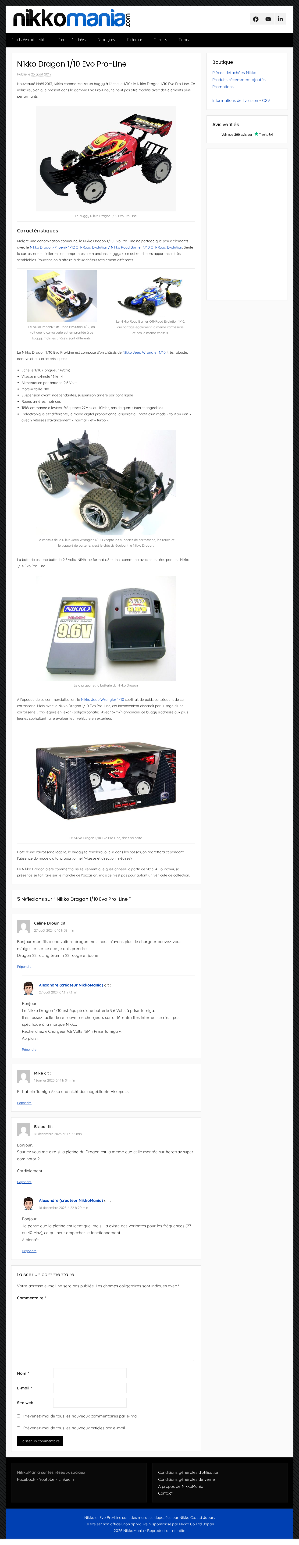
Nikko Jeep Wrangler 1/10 (144, 352)
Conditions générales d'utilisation (188, 1472)
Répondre (24, 967)
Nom (23, 1373)
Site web (25, 1402)
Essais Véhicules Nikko (29, 40)
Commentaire (31, 1297)
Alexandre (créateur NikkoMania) (71, 985)
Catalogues (106, 40)
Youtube (46, 1479)
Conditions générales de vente (186, 1479)
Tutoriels (160, 40)
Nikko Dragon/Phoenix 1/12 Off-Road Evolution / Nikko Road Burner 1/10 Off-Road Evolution (105, 247)
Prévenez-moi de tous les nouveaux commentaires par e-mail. (81, 1415)
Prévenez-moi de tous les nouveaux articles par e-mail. (74, 1427)
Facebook (26, 1479)
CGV (266, 100)
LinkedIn (66, 1479)
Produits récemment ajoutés (239, 79)
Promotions (223, 86)
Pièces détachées (72, 40)
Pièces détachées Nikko (234, 72)
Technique (134, 40)
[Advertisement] (247, 224)
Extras (184, 40)
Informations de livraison (235, 100)
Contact (165, 1493)
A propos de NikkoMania (180, 1486)
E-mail (24, 1387)
